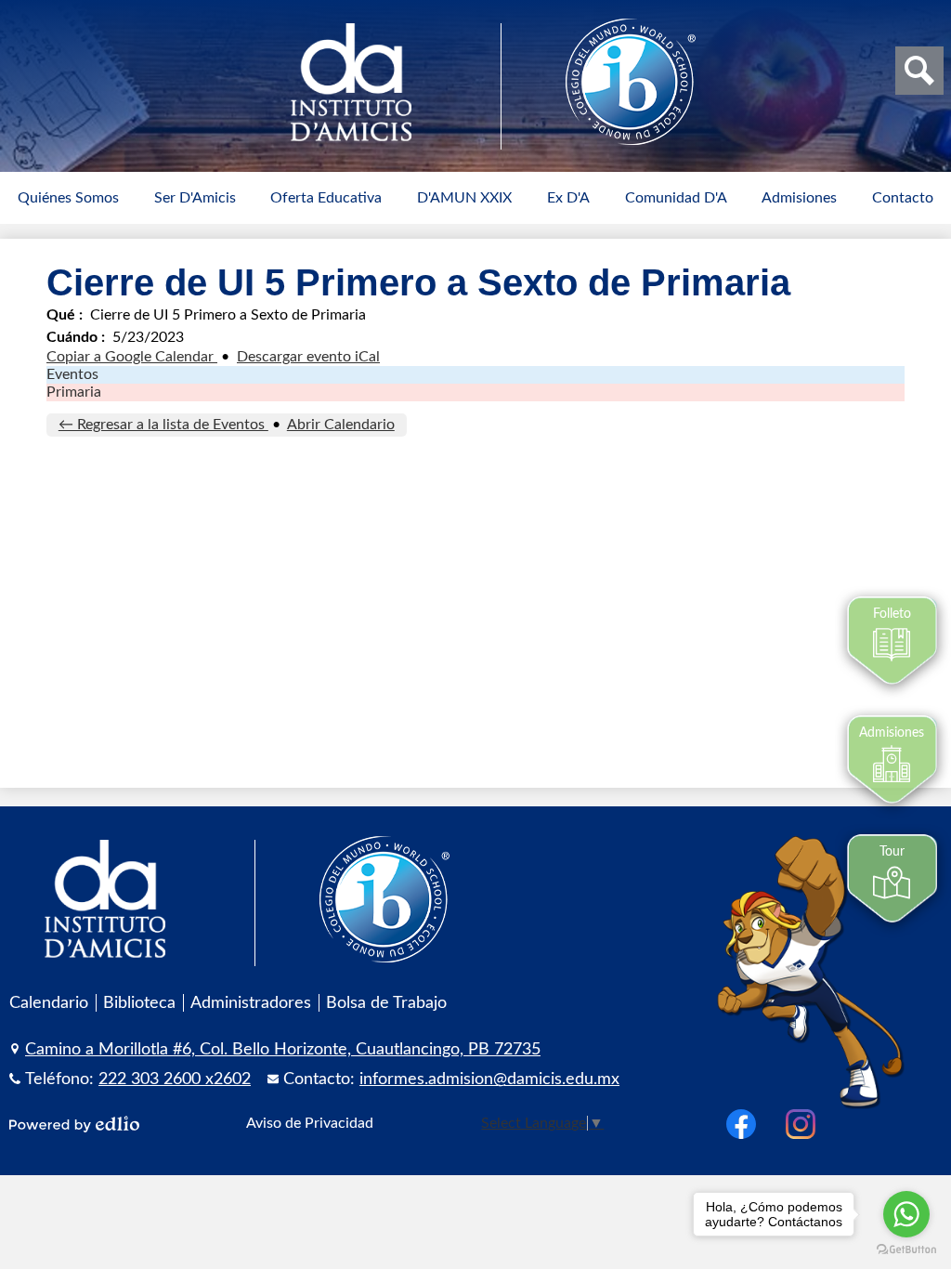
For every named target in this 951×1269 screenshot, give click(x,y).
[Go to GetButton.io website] (906, 1250)
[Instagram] (800, 1124)
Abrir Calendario (341, 424)
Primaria (73, 392)
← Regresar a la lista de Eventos (163, 424)
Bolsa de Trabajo (386, 1003)
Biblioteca (139, 1003)
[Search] (919, 70)
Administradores (250, 1003)
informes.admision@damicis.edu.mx (489, 1079)
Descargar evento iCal (308, 356)
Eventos (72, 374)
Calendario (48, 1003)
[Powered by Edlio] (74, 1124)
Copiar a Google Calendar (131, 356)
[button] (68, 198)
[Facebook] (741, 1124)
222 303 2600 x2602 (174, 1079)
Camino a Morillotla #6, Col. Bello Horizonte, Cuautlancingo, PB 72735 (283, 1049)
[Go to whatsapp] (906, 1214)
